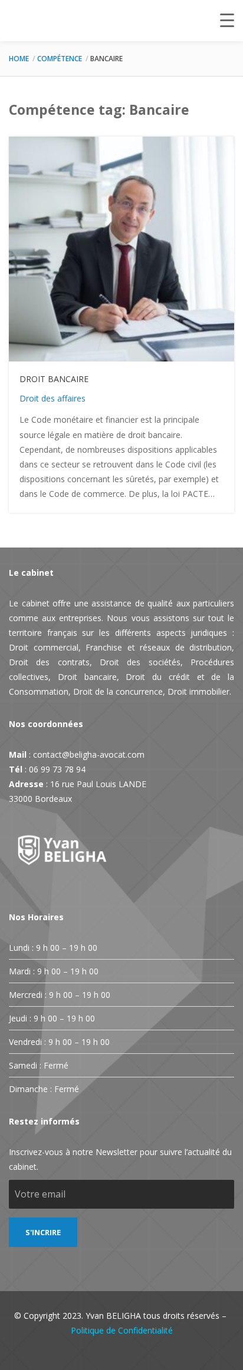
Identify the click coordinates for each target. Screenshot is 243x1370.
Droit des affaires (52, 398)
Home (19, 59)
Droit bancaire (53, 378)
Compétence (59, 59)
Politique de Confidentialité (122, 1330)
